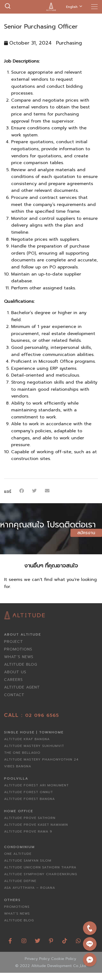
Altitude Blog (20, 664)
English (72, 6)
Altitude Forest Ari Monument (36, 785)
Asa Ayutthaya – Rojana (29, 887)
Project (13, 642)
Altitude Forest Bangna (29, 798)
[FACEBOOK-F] (10, 939)
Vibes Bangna (17, 766)
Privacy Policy (37, 959)
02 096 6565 (42, 715)
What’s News (18, 657)
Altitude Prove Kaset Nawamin (36, 824)
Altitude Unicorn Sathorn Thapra (40, 867)
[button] (21, 490)
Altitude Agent (22, 687)
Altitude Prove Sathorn (29, 817)
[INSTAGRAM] (24, 939)
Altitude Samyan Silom (27, 860)
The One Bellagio (22, 752)
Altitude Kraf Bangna (27, 739)
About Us (15, 672)
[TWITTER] (37, 939)
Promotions (18, 649)
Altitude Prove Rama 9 (28, 831)
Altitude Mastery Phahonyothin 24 (41, 759)
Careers (13, 680)
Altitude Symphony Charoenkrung (40, 874)
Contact (14, 695)
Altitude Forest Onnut (28, 792)
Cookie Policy (63, 959)
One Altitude (18, 853)
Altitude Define (20, 880)
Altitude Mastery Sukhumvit (34, 745)
